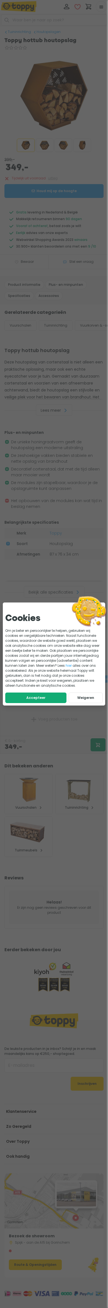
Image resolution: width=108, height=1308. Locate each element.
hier (69, 665)
